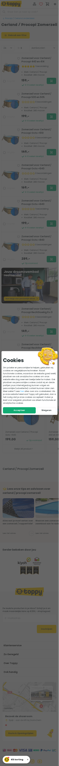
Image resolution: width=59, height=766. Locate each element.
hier (22, 391)
